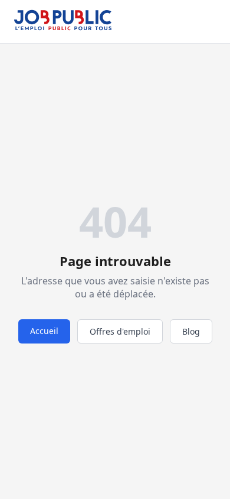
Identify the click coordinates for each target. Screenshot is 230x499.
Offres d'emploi (120, 331)
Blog (191, 331)
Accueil (44, 330)
